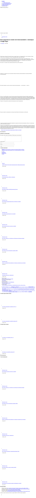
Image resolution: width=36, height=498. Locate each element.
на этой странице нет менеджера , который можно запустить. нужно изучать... (14, 285)
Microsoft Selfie (30, 290)
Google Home (16, 289)
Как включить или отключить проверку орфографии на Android (11, 483)
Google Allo (8, 289)
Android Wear (31, 286)
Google (4, 289)
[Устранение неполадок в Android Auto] (5, 272)
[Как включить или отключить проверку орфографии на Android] (13, 480)
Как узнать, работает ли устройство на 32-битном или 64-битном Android (13, 238)
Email (1, 144)
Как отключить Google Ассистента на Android (9, 371)
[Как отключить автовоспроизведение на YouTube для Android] (5, 198)
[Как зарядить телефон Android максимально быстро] (5, 186)
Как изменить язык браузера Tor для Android (8, 213)
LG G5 (24, 290)
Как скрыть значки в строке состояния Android (9, 467)
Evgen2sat (2, 43)
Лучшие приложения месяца (6, 4)
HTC (14, 290)
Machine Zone (27, 290)
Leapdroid (22, 290)
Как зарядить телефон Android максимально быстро (10, 189)
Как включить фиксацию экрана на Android (14, 490)
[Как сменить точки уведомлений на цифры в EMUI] (5, 247)
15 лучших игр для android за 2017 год (8, 337)
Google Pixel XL (26, 289)
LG (23, 290)
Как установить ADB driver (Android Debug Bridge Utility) (10, 451)
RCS (5, 291)
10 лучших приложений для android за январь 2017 (9, 321)
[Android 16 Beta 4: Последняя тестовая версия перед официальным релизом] (5, 161)
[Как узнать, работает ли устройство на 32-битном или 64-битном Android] (5, 235)
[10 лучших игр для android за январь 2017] (13, 350)
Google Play (32, 289)
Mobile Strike (33, 290)
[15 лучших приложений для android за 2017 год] (13, 305)
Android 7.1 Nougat (15, 286)
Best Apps (14, 287)
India (18, 290)
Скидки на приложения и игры (7, 3)
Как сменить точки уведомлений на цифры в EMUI (10, 250)
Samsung (7, 291)
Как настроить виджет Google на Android (14, 489)
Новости (3, 1)
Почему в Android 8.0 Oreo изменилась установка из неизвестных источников (14, 419)
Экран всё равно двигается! (6, 283)
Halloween (13, 290)
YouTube (30, 291)
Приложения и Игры (7, 2)
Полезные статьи (4, 5)
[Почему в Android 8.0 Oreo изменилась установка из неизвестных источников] (13, 416)
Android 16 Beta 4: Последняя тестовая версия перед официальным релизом (13, 164)
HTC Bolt (17, 290)
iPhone (19, 290)
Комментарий (2, 141)
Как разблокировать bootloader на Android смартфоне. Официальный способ (18, 491)
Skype (23, 291)
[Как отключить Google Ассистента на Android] (5, 223)
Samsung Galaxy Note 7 (13, 291)
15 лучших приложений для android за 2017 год (9, 306)
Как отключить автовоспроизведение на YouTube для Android (11, 201)
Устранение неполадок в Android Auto (7, 275)
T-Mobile (25, 291)
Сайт (1, 146)
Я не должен (4, 280)
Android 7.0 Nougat (5, 286)
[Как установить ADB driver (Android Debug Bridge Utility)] (13, 448)
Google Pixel (20, 289)
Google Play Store (7, 290)
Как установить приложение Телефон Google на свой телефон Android (17, 488)
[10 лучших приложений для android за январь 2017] (13, 319)
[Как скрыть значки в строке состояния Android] (13, 464)
